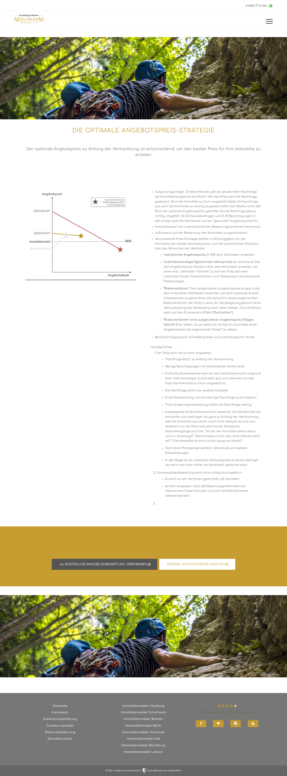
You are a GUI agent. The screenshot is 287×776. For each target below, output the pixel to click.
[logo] (29, 19)
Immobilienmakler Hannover (143, 732)
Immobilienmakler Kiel (143, 738)
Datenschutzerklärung (60, 719)
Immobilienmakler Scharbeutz (143, 712)
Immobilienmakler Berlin (143, 725)
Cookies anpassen (60, 725)
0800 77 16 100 (257, 5)
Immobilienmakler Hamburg (143, 706)
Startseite (60, 706)
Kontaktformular (60, 738)
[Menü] (268, 21)
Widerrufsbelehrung (60, 732)
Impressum (60, 712)
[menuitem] (268, 21)
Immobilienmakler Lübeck (143, 752)
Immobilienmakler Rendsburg (143, 745)
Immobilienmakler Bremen (143, 719)
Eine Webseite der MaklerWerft (164, 770)
